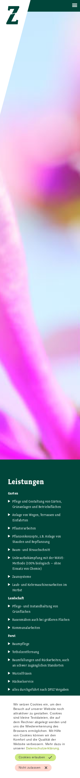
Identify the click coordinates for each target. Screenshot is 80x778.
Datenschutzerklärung (42, 748)
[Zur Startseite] (11, 29)
